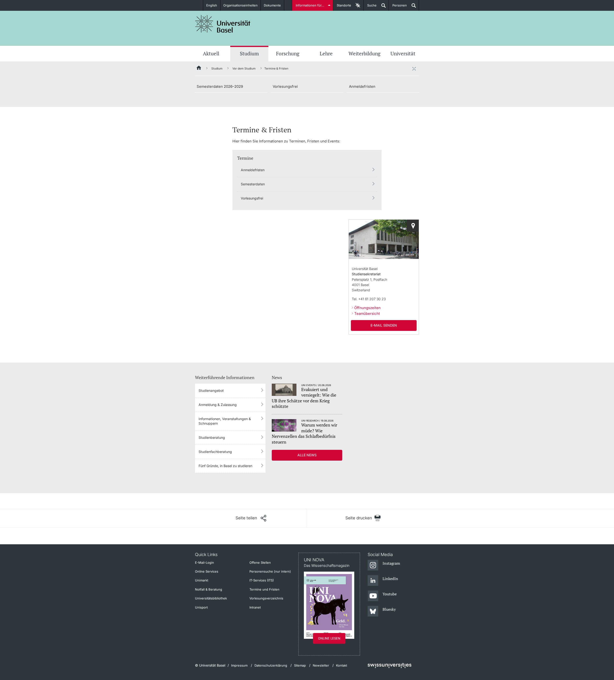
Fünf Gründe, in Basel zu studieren (225, 466)
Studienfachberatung (215, 452)
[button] (251, 518)
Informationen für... (310, 5)
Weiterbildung (364, 53)
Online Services (206, 571)
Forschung (287, 53)
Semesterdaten (253, 184)
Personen (398, 7)
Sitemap (300, 665)
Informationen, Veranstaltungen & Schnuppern (225, 421)
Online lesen (329, 638)
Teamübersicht (367, 313)
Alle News (307, 455)
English (211, 5)
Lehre (326, 53)
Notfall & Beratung (208, 589)
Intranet (255, 607)
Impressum (239, 665)
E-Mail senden (384, 325)
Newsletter (321, 665)
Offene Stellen (260, 562)
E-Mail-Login (204, 562)
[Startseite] (199, 68)
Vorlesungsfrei (285, 86)
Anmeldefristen (362, 86)
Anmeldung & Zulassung (218, 405)
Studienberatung (212, 437)
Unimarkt (201, 580)
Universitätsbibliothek (211, 598)
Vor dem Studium (244, 68)
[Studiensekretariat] (413, 226)
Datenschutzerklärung (270, 665)
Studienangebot (211, 390)
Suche (370, 7)
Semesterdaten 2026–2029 (220, 86)
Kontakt (341, 665)
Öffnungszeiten (367, 307)
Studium (249, 53)
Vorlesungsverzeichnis (266, 598)
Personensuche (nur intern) (270, 571)
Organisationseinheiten (240, 5)
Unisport (201, 607)
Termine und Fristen (264, 589)
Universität (402, 53)
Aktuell (211, 53)
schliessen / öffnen (414, 68)
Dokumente (272, 5)
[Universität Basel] (222, 24)
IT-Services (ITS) (261, 580)
